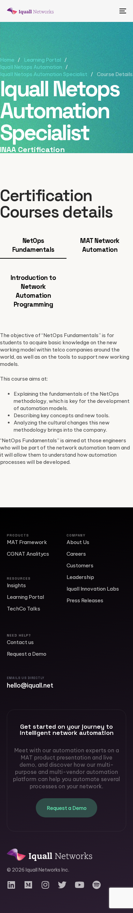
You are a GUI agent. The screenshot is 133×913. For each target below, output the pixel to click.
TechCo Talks (23, 608)
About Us (77, 542)
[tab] (33, 243)
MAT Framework (27, 542)
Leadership (80, 577)
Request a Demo (26, 654)
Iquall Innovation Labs (92, 588)
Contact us (20, 642)
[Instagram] (45, 884)
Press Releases (84, 600)
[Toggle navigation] (106, 11)
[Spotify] (96, 884)
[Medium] (28, 884)
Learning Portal (25, 597)
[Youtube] (79, 884)
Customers (79, 565)
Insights (16, 585)
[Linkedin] (11, 884)
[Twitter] (62, 884)
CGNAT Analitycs (28, 554)
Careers (76, 554)
